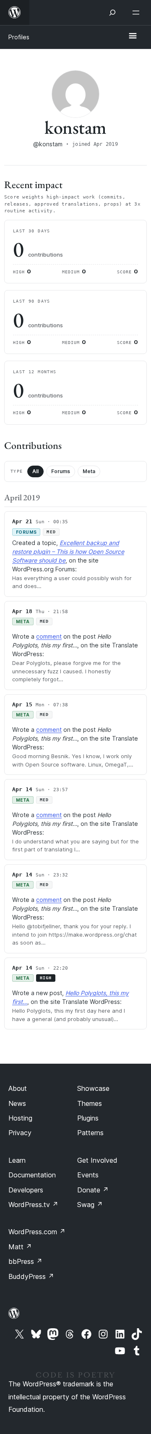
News (17, 1103)
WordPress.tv (33, 1204)
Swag (90, 1204)
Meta (89, 471)
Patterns (90, 1132)
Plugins (88, 1118)
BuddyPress (31, 1276)
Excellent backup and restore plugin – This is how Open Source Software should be (68, 551)
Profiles (18, 37)
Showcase (93, 1088)
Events (88, 1175)
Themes (89, 1103)
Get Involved (97, 1160)
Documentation (32, 1175)
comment (49, 636)
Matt (20, 1247)
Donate (93, 1190)
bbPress (25, 1261)
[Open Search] (112, 12)
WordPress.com (36, 1232)
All (35, 471)
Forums (60, 471)
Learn (17, 1160)
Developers (25, 1190)
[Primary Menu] (132, 36)
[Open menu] (137, 12)
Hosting (20, 1118)
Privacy (19, 1132)
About (17, 1088)
